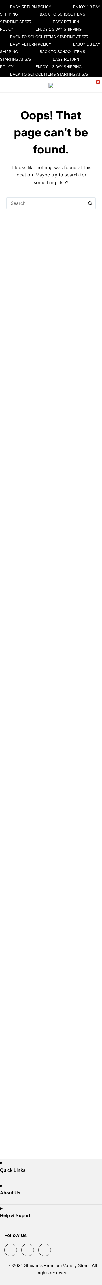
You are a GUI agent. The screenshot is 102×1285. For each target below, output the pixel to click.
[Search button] (90, 203)
